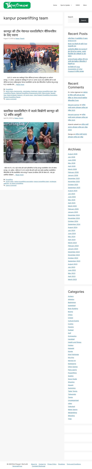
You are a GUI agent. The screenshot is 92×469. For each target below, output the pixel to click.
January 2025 (73, 212)
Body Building (73, 309)
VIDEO (78, 5)
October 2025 (73, 184)
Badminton (72, 302)
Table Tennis (72, 391)
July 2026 (71, 157)
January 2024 (73, 249)
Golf (69, 333)
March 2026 (72, 169)
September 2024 (74, 224)
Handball (71, 339)
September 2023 (74, 261)
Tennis (70, 397)
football (70, 330)
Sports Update (65, 5)
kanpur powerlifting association (23, 181)
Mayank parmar (73, 105)
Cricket (70, 318)
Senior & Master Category (15, 95)
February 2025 (73, 209)
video (70, 403)
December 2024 (74, 215)
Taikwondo (72, 394)
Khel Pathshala (73, 354)
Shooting (71, 382)
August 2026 (72, 154)
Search (70, 17)
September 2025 (74, 188)
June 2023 (72, 270)
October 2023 (73, 258)
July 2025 (71, 194)
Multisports (72, 364)
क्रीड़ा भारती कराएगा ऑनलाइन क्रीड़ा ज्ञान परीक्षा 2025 (78, 107)
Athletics (71, 299)
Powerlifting (9, 89)
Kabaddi (71, 348)
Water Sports (72, 409)
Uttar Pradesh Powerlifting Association (45, 95)
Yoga (70, 419)
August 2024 (72, 227)
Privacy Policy (52, 464)
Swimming (71, 388)
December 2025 (74, 178)
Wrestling (71, 416)
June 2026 (72, 160)
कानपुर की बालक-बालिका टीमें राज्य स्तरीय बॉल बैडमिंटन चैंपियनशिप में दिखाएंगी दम (78, 61)
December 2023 (74, 252)
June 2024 (72, 233)
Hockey (70, 345)
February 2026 (73, 172)
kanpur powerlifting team (45, 91)
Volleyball (71, 406)
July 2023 (71, 267)
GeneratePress (17, 466)
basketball (72, 305)
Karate (70, 351)
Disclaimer (61, 464)
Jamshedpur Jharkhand (30, 91)
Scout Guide (72, 379)
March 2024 (72, 243)
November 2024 (74, 218)
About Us (34, 464)
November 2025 (74, 181)
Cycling (70, 324)
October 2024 (73, 221)
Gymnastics (72, 336)
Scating (70, 376)
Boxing (70, 312)
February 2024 (73, 246)
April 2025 (71, 203)
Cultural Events (73, 321)
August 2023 (72, 264)
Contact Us (42, 464)
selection (6, 183)
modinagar (53, 181)
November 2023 (74, 255)
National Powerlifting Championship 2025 (28, 93)
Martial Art (72, 361)
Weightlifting (72, 413)
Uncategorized (73, 400)
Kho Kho (71, 357)
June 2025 (72, 197)
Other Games (73, 367)
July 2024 (71, 230)
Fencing (71, 327)
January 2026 (73, 175)
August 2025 (72, 191)
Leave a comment (11, 99)
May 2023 (71, 273)
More (85, 5)
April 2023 (71, 276)
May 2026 (71, 163)
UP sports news (28, 95)
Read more (20, 84)
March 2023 (72, 279)
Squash (70, 385)
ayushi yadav (10, 181)
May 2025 (71, 200)
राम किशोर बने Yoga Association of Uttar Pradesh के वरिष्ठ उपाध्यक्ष (76, 69)
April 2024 (71, 240)
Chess (70, 315)
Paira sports (72, 370)
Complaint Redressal (38, 466)
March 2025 (72, 206)
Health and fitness (74, 342)
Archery (71, 296)
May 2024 (71, 237)
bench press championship (14, 91)
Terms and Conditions (74, 464)
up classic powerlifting (16, 183)
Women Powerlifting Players (12, 97)
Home (55, 5)
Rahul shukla (46, 93)
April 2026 (71, 166)
